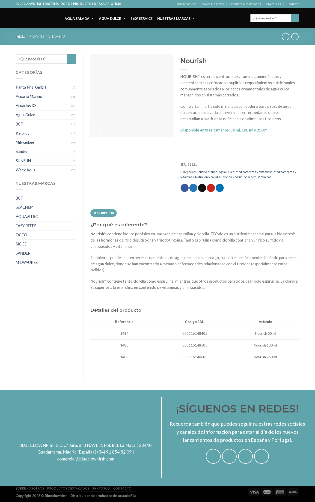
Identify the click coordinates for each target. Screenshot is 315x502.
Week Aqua (26, 169)
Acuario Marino (29, 96)
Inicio (20, 37)
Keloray (23, 133)
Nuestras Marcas (173, 18)
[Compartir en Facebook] (185, 188)
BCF (19, 124)
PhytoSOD (273, 4)
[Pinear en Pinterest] (211, 188)
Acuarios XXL (27, 105)
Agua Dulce (110, 18)
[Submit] (295, 18)
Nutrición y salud (206, 177)
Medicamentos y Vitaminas (254, 172)
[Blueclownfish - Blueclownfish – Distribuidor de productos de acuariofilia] (35, 18)
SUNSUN (23, 160)
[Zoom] (96, 131)
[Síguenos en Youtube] (261, 456)
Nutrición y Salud (231, 177)
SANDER (23, 253)
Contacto (292, 4)
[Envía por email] (202, 188)
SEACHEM (24, 207)
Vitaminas (56, 37)
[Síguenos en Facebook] (213, 456)
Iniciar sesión (186, 4)
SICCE (21, 244)
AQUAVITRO (27, 216)
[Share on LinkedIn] (220, 188)
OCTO (21, 234)
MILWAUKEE (27, 262)
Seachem (37, 37)
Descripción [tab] (103, 213)
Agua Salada (77, 18)
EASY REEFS (26, 225)
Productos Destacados (245, 4)
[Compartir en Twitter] (193, 188)
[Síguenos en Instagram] (229, 456)
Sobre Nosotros (213, 4)
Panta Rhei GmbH (31, 87)
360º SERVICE (142, 18)
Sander (22, 151)
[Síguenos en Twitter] (245, 456)
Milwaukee (25, 142)
